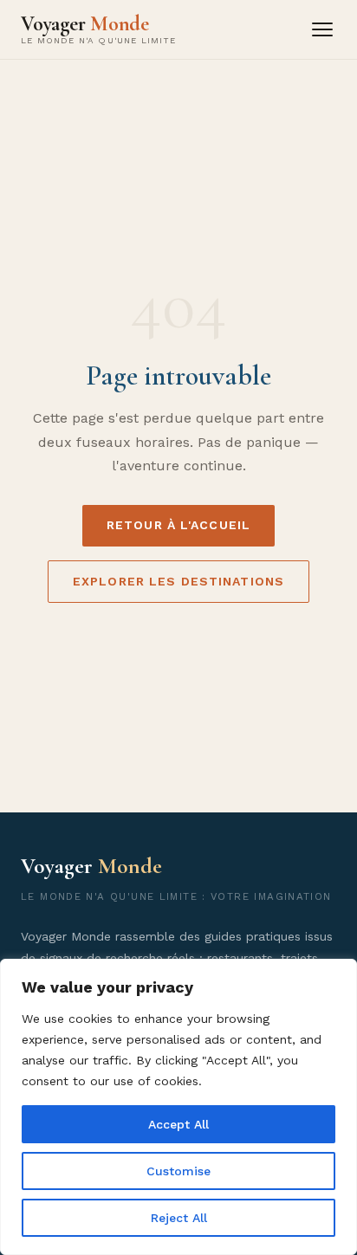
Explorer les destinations (178, 581)
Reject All (179, 1218)
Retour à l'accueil (178, 525)
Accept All (178, 1124)
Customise (178, 1171)
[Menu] (322, 29)
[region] (178, 1107)
